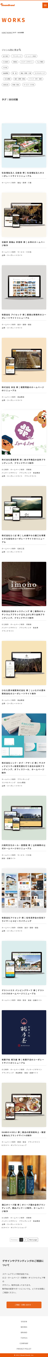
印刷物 (15, 62)
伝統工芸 (5, 85)
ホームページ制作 (31, 56)
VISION (24, 1321)
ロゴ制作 (5, 62)
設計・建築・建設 (20, 79)
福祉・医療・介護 (26, 73)
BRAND (24, 1332)
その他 (5, 67)
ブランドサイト (30, 476)
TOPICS (24, 1338)
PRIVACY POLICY (24, 1349)
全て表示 (5, 56)
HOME (4, 32)
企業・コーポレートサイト (12, 255)
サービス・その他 (29, 85)
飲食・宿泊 (16, 85)
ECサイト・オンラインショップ (14, 1145)
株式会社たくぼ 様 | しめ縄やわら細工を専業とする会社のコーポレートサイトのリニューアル (24, 538)
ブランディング (17, 56)
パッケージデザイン (27, 62)
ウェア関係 (40, 62)
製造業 (35, 627)
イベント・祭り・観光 (35, 79)
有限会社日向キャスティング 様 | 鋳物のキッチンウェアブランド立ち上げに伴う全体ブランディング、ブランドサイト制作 (24, 614)
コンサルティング (40, 73)
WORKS (9, 32)
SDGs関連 (7, 79)
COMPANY (24, 1343)
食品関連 (5, 73)
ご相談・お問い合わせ (23, 1305)
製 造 (14, 73)
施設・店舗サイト (9, 858)
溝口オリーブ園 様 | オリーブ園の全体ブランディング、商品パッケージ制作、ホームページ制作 (23, 1208)
